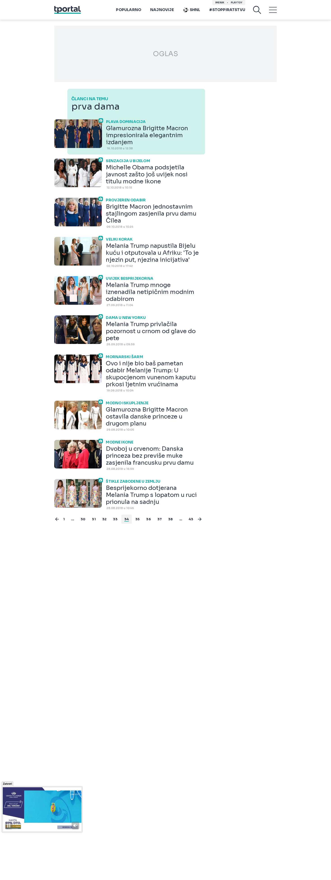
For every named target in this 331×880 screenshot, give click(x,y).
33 (115, 519)
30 (83, 519)
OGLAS (165, 54)
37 (159, 519)
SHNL (195, 9)
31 (93, 519)
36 (148, 519)
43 (191, 519)
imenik (219, 2)
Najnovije (162, 9)
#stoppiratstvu (227, 9)
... (72, 519)
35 (137, 519)
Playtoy (236, 2)
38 (170, 519)
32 (104, 519)
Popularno (128, 9)
